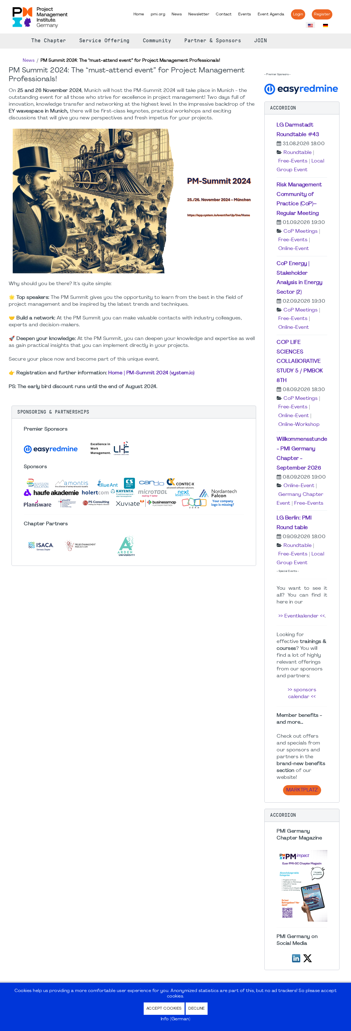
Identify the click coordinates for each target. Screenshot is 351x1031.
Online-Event (293, 248)
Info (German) (176, 1019)
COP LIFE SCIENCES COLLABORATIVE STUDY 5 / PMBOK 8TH (300, 361)
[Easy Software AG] (301, 88)
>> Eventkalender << (301, 616)
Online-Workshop (299, 424)
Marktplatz (302, 790)
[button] (134, 412)
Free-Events (293, 161)
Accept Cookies (164, 1009)
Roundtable (298, 152)
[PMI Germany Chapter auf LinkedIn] (296, 957)
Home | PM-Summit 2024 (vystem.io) (151, 373)
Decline (196, 1009)
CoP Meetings (301, 231)
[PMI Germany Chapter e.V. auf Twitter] (307, 957)
